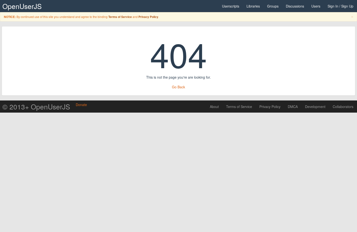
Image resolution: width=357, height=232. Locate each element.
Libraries (253, 6)
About (214, 106)
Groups (273, 6)
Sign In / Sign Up (340, 6)
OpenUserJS (22, 6)
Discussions (295, 6)
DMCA (293, 106)
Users (315, 6)
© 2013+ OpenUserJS (36, 106)
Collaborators (343, 106)
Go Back (178, 86)
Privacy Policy (148, 17)
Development (315, 106)
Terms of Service (120, 17)
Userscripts (230, 6)
